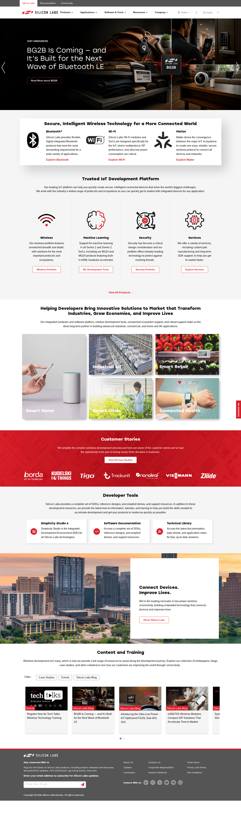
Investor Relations (157, 773)
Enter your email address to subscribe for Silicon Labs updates (61, 776)
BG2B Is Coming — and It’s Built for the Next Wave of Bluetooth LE (93, 718)
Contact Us (154, 763)
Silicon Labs (28, 3)
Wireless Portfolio (47, 269)
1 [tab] (120, 738)
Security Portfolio (145, 269)
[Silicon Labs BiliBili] (180, 782)
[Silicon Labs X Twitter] (159, 782)
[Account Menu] (197, 13)
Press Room (193, 763)
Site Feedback (194, 773)
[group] (120, 64)
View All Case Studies (121, 460)
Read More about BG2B (44, 80)
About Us (128, 763)
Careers (127, 768)
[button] (238, 409)
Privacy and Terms (196, 768)
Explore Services (194, 269)
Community (67, 3)
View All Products (120, 292)
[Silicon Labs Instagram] (152, 782)
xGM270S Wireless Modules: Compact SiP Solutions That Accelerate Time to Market (184, 718)
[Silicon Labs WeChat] (173, 782)
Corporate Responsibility (161, 768)
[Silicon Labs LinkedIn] (145, 782)
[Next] (237, 67)
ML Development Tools (96, 269)
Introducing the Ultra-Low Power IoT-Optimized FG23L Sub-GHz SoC (139, 718)
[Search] (218, 12)
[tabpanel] (46, 710)
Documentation (48, 3)
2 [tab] (124, 738)
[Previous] (3, 67)
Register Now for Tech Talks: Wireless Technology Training (44, 716)
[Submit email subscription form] (83, 784)
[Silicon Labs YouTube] (166, 782)
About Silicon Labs (154, 620)
